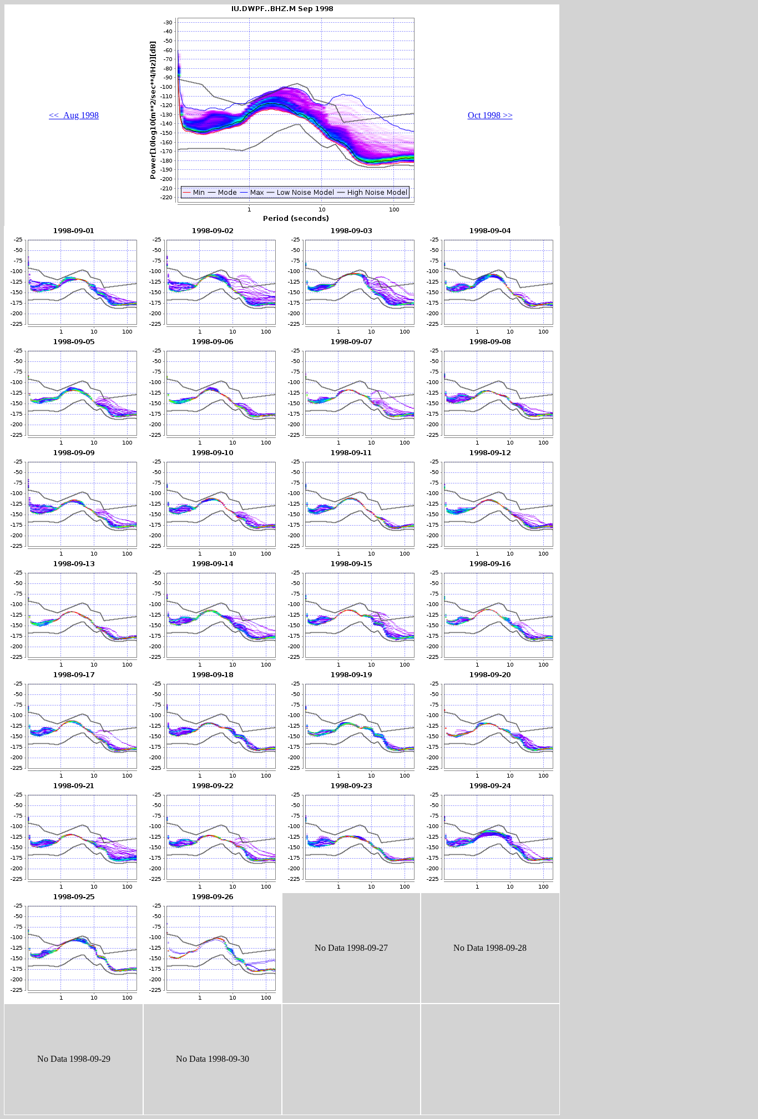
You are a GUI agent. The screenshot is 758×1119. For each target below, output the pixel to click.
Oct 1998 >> (490, 115)
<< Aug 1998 (74, 115)
